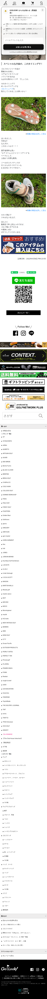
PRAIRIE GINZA (7, 668)
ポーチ (6, 885)
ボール (6, 844)
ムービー (23, 4)
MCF (4, 598)
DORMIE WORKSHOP (9, 495)
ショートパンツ (9, 782)
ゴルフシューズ (7, 89)
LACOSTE (6, 565)
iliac (4, 544)
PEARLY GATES (8, 651)
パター (6, 906)
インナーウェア (9, 798)
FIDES (5, 499)
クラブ (5, 893)
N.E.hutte (6, 618)
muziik (5, 614)
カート (32, 4)
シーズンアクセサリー (11, 831)
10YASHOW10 (7, 441)
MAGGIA (5, 581)
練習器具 (5, 910)
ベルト (6, 819)
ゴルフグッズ (7, 835)
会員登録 (15, 976)
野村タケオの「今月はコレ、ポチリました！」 (17, 933)
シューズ (7, 827)
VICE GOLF (6, 726)
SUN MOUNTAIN (8, 689)
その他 (6, 802)
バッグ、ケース (7, 864)
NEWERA (5, 627)
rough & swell (7, 680)
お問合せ (32, 976)
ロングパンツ (8, 786)
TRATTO (5, 718)
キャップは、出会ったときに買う (13, 945)
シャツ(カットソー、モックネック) (15, 765)
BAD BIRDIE (6, 461)
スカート (7, 790)
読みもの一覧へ (24, 313)
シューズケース (9, 877)
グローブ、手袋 (9, 815)
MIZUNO (5, 602)
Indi (4, 548)
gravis (5, 523)
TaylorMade (6, 701)
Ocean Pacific (7, 643)
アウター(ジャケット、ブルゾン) (14, 773)
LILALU (5, 569)
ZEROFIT (5, 730)
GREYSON (6, 532)
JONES (5, 552)
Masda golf (6, 590)
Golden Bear (7, 515)
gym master (6, 536)
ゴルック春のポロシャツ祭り (12, 924)
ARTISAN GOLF (8, 453)
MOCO (5, 606)
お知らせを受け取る (23, 47)
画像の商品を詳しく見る (36, 134)
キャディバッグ (9, 868)
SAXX (4, 685)
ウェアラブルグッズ (9, 806)
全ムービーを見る (8, 956)
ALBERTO (6, 449)
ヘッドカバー (8, 839)
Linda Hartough (8, 573)
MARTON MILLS (8, 585)
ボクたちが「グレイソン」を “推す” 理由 (15, 937)
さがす (41, 4)
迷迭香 (5, 751)
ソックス (7, 823)
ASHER (5, 457)
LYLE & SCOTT (7, 577)
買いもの (5, 4)
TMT (4, 709)
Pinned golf (6, 660)
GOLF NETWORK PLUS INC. (14, 981)
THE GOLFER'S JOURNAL (11, 705)
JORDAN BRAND (8, 556)
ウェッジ (7, 901)
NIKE (4, 631)
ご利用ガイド (23, 976)
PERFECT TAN (7, 656)
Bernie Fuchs (7, 466)
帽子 (5, 811)
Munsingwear (7, 610)
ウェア (5, 757)
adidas (5, 445)
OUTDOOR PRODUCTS (10, 647)
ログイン (7, 976)
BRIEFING (6, 474)
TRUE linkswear (8, 722)
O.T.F (4, 639)
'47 (4, 437)
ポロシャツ (7, 761)
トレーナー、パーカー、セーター (14, 777)
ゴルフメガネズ (7, 928)
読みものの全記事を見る (10, 920)
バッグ (6, 872)
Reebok (5, 676)
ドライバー (7, 897)
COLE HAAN (7, 486)
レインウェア (8, 794)
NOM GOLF (6, 635)
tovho (4, 713)
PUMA (5, 672)
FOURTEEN (6, 511)
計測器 (6, 856)
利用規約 (41, 978)
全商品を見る (7, 431)
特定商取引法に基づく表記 (12, 978)
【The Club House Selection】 (12, 738)
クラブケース (8, 881)
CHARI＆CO (6, 482)
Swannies (6, 693)
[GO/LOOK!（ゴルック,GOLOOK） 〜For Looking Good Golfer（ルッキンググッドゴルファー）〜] (9, 968)
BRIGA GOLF (7, 478)
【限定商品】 (7, 742)
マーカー (7, 848)
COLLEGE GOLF (8, 490)
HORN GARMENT (8, 540)
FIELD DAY (6, 503)
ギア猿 (5, 747)
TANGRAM (6, 697)
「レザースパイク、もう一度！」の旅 (14, 941)
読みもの (14, 4)
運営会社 (40, 976)
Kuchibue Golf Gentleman (11, 561)
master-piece (7, 594)
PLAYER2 (6, 664)
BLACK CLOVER (8, 470)
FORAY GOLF (7, 507)
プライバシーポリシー (29, 978)
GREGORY (6, 528)
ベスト (6, 769)
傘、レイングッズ (9, 852)
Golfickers (6, 519)
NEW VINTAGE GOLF (9, 623)
